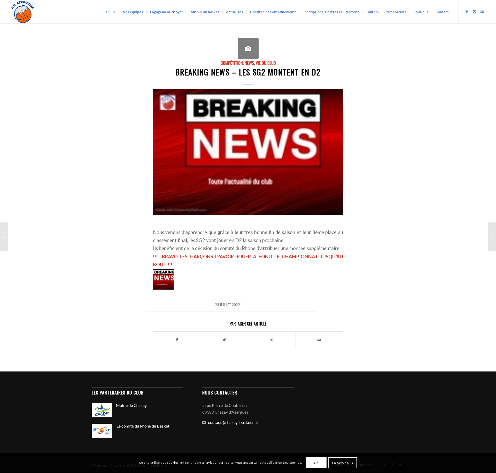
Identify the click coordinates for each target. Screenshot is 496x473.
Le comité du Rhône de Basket (142, 425)
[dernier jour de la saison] (4, 236)
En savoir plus (342, 463)
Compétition (232, 63)
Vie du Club (266, 63)
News (249, 63)
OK (316, 463)
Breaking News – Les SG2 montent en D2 (248, 72)
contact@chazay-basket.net (233, 422)
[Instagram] (474, 11)
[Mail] (482, 11)
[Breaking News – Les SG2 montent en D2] (248, 48)
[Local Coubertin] (492, 236)
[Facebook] (467, 11)
